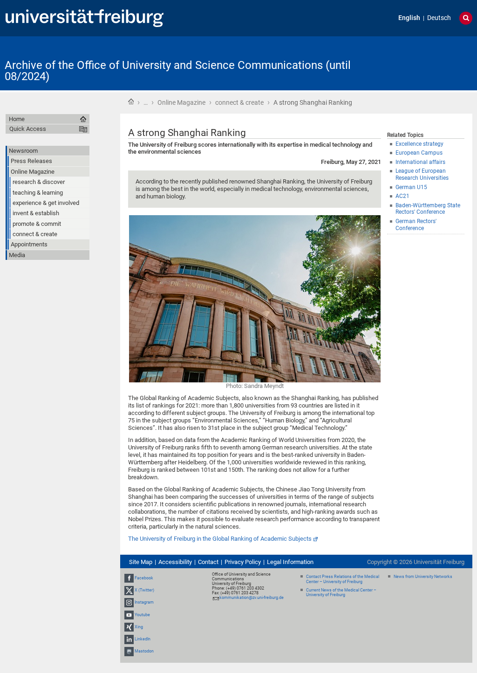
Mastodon (144, 651)
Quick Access (27, 128)
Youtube (142, 614)
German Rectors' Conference (415, 224)
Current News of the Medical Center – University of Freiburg (341, 593)
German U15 (411, 187)
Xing (139, 627)
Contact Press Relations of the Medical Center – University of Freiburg (342, 579)
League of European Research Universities (422, 174)
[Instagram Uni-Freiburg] (129, 602)
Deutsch (439, 18)
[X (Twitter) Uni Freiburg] (129, 590)
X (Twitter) (144, 590)
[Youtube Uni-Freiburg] (129, 614)
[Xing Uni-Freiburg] (129, 627)
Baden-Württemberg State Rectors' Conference (427, 209)
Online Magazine (181, 102)
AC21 (402, 196)
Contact (208, 561)
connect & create (239, 102)
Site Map (140, 561)
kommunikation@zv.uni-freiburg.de (251, 597)
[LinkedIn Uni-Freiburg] (129, 639)
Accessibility (175, 561)
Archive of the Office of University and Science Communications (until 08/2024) (178, 71)
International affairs (420, 162)
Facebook (144, 578)
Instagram (144, 602)
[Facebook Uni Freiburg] (129, 578)
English (409, 18)
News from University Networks (423, 576)
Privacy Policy (243, 561)
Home (131, 101)
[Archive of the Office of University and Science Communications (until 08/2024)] (426, 62)
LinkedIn (142, 639)
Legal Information (290, 561)
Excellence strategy (419, 144)
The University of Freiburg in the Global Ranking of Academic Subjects (220, 538)
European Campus (419, 153)
